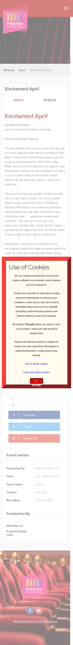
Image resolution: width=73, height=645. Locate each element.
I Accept (36, 381)
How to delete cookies (36, 364)
